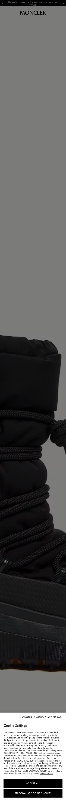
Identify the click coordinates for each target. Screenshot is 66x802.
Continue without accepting (41, 717)
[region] (33, 757)
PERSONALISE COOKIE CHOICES (33, 793)
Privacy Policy (46, 773)
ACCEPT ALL (33, 783)
